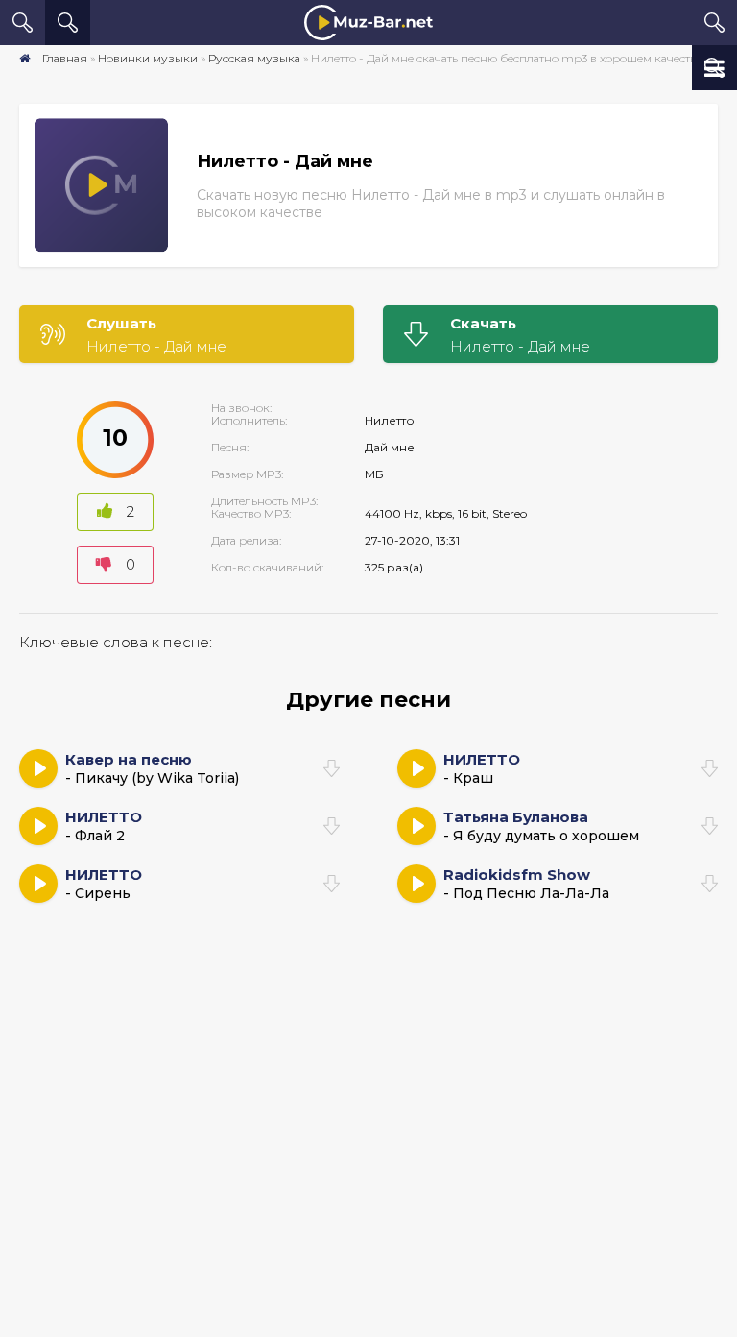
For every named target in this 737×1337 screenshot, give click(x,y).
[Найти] (67, 22)
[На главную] (368, 22)
